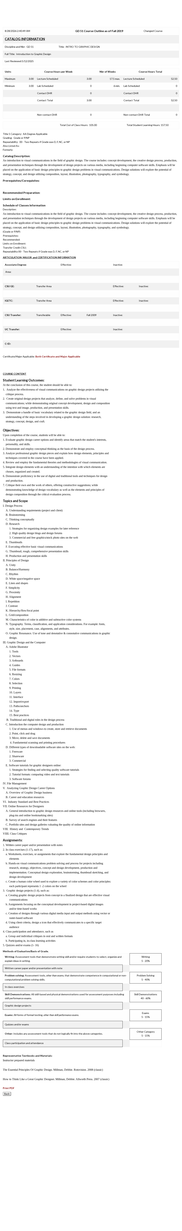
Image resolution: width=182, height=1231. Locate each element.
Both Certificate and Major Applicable (57, 356)
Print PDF (8, 1088)
